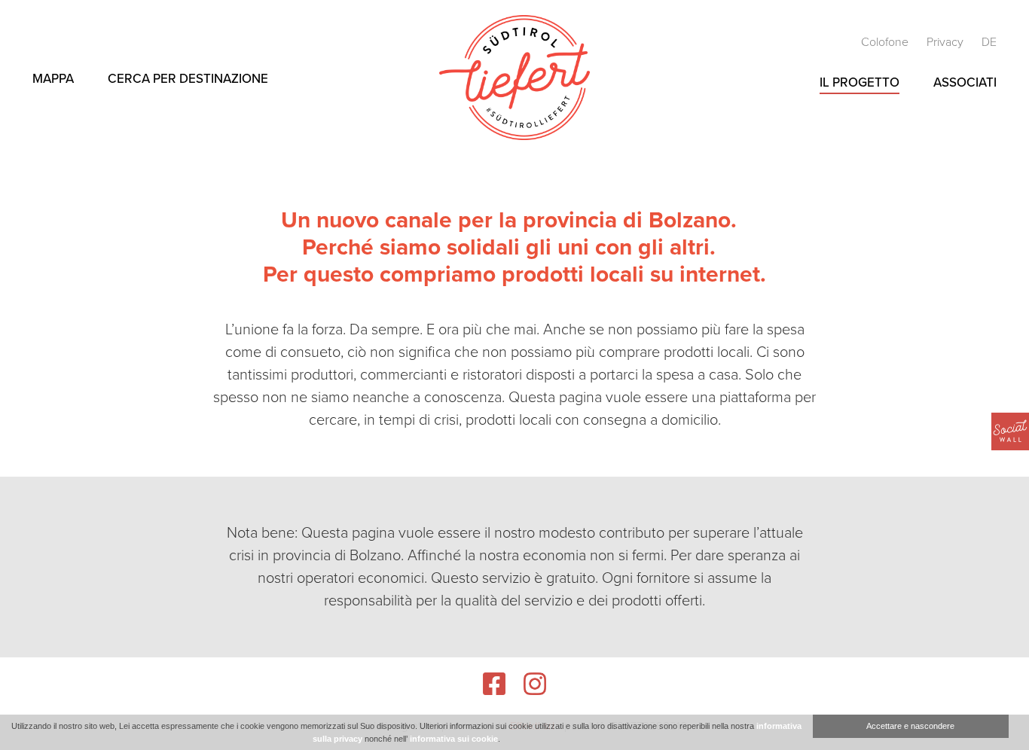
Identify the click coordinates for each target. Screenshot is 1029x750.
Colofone (886, 42)
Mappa (53, 79)
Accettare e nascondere (910, 725)
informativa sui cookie (454, 738)
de (989, 42)
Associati (965, 82)
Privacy (946, 42)
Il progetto (859, 82)
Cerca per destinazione (188, 79)
